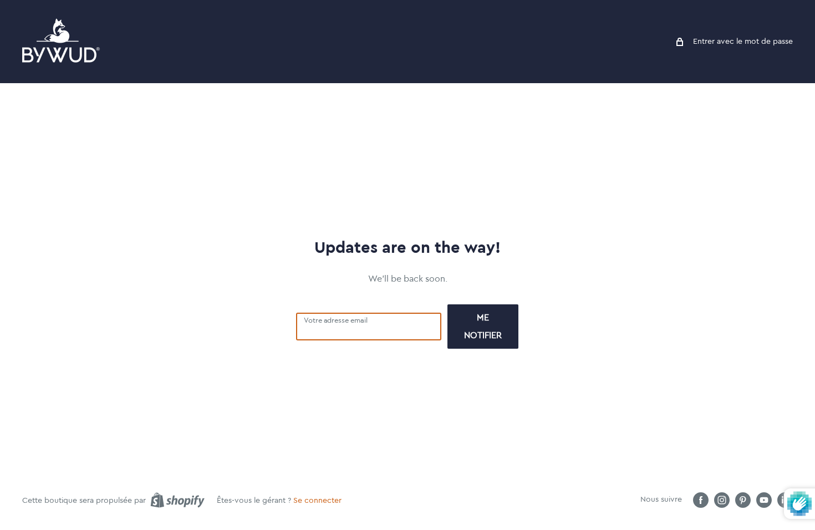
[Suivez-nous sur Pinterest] (743, 500)
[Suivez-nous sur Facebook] (701, 500)
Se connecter (317, 500)
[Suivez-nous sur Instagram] (722, 500)
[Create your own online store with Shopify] (177, 500)
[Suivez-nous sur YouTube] (764, 500)
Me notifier (483, 326)
